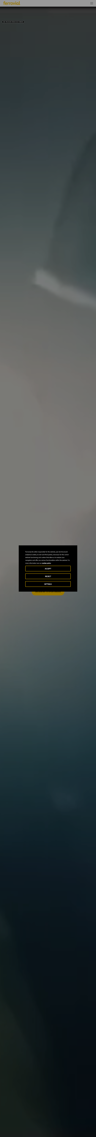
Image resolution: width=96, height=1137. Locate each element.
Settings (48, 584)
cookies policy (46, 563)
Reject (48, 576)
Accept (48, 568)
